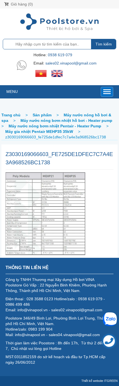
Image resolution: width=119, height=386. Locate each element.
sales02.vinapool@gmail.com (71, 63)
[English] (57, 73)
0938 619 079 (60, 55)
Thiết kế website (92, 380)
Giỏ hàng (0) (21, 4)
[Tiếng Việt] (40, 73)
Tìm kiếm (103, 44)
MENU (12, 91)
